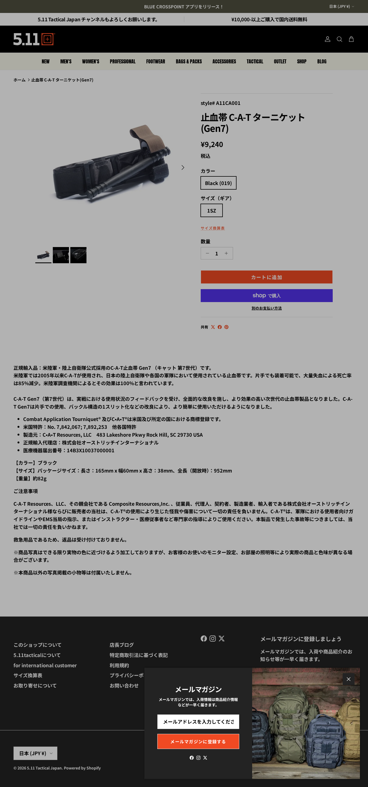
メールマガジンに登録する (198, 741)
